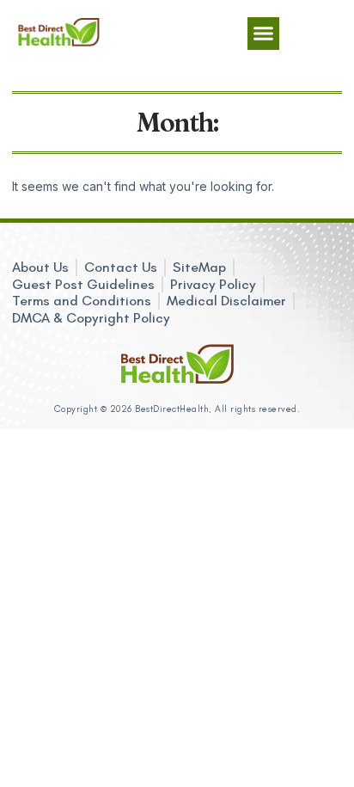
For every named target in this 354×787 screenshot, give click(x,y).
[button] (263, 33)
